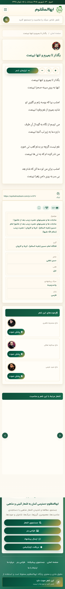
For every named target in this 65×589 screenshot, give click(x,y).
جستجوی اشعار (31, 523)
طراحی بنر (30, 531)
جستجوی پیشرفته (36, 562)
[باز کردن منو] (5, 9)
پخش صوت (14, 332)
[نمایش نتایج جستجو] (6, 19)
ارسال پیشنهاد (30, 539)
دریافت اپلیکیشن (31, 547)
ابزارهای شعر (21, 70)
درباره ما (10, 562)
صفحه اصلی (55, 33)
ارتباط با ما (32, 568)
